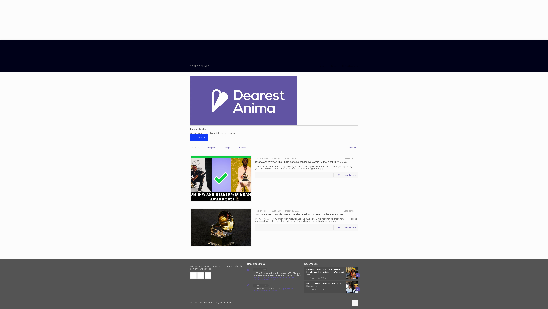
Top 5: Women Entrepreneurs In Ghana (274, 289)
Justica (275, 158)
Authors (242, 147)
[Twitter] (339, 302)
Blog (333, 66)
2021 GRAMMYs (350, 66)
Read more (350, 175)
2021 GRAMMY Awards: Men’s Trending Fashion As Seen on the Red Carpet (299, 214)
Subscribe (199, 137)
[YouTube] (343, 302)
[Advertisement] (274, 20)
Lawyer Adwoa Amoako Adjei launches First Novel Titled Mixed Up (274, 278)
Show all (352, 147)
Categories (211, 147)
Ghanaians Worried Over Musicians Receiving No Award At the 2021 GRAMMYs (301, 162)
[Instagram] (347, 302)
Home (322, 66)
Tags (227, 147)
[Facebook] (336, 302)
